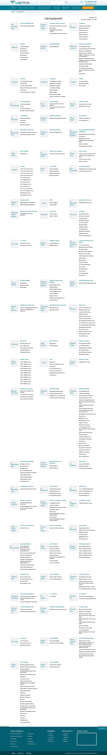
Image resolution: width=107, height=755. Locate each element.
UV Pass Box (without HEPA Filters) (87, 598)
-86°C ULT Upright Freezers (27, 190)
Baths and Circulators (27, 8)
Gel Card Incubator (83, 222)
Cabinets (22, 78)
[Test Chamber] (44, 547)
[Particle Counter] (73, 363)
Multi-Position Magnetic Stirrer (57, 298)
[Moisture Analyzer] (73, 344)
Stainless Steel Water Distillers (57, 643)
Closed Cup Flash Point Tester (86, 408)
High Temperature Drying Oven (57, 372)
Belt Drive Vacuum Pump (85, 611)
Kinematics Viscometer (84, 424)
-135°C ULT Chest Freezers (26, 171)
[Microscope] (73, 308)
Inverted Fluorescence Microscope (87, 322)
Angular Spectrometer (84, 528)
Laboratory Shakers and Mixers (86, 241)
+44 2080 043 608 (90, 2)
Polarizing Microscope (84, 333)
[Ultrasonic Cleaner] (73, 577)
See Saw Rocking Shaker (84, 264)
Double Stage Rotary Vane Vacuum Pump (87, 619)
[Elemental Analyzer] (44, 133)
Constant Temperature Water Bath (87, 48)
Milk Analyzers (54, 341)
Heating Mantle (24, 200)
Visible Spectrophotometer (26, 567)
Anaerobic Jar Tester (25, 243)
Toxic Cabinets (53, 517)
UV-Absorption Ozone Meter (85, 146)
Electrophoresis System (26, 129)
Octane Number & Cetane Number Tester (87, 429)
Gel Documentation (84, 166)
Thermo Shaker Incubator (56, 577)
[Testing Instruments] (73, 547)
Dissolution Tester (24, 466)
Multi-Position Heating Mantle (27, 204)
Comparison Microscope (85, 312)
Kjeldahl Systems (54, 240)
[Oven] (44, 363)
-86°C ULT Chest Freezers (26, 188)
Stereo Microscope (83, 336)
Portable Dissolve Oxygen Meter (27, 706)
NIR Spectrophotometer (25, 557)
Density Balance (24, 51)
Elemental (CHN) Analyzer (56, 132)
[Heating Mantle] (14, 203)
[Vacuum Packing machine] (44, 610)
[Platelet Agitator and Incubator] (44, 464)
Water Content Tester (84, 456)
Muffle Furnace (24, 359)
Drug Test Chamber (54, 546)
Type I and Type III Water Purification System (85, 646)
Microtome (23, 341)
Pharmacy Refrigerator (84, 493)
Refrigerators (83, 486)
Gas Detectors (82, 136)
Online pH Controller (25, 690)
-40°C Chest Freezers (25, 182)
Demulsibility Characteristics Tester (87, 414)
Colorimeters (24, 115)
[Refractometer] (44, 489)
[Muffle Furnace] (14, 363)
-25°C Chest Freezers (25, 177)
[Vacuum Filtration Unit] (14, 610)
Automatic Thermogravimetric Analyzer (86, 405)
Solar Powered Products (27, 525)
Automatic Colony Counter (85, 104)
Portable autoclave (83, 34)
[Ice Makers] (44, 214)
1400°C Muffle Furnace (25, 370)
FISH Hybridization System (85, 202)
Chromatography (25, 101)
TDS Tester (22, 715)
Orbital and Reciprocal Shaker (86, 256)
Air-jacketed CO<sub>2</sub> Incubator (57, 104)
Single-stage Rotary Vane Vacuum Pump (87, 632)
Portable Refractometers (55, 495)
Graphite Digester (54, 243)
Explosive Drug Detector (85, 118)
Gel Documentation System (85, 171)
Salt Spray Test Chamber (55, 553)
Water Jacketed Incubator (85, 235)
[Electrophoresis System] (14, 133)
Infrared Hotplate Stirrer (55, 291)
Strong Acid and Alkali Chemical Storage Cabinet (57, 514)
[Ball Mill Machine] (44, 47)
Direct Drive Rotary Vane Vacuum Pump (87, 616)
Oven (51, 359)
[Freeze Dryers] (73, 154)
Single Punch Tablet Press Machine (28, 472)
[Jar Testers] (14, 244)
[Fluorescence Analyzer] (44, 154)
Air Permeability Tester (26, 23)
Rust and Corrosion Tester (85, 447)
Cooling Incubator (83, 218)
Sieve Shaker (82, 266)
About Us (65, 8)
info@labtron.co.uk (91, 4)
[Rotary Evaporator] (14, 504)
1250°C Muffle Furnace (25, 366)
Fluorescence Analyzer (56, 151)
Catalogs (56, 8)
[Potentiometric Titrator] (14, 489)
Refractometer (54, 486)
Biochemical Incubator (84, 216)
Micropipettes (23, 283)
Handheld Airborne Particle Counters (56, 30)
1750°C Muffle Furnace (25, 381)
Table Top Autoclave (84, 36)
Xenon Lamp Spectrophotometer (28, 569)
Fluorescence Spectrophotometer (28, 553)
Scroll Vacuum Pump (84, 630)
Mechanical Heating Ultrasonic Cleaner (86, 583)
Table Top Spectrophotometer (27, 565)
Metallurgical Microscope (85, 327)
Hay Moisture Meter (84, 350)
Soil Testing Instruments (84, 557)
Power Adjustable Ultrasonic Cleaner (87, 588)
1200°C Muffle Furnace (25, 364)
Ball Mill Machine (55, 44)
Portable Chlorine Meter (26, 701)
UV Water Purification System (86, 654)
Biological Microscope (84, 309)
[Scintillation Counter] (73, 503)
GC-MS (22, 106)
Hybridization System (85, 200)
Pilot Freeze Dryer (83, 161)
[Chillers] (73, 82)
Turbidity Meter (24, 720)
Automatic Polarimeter (84, 464)
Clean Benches (23, 83)
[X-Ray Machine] (44, 665)
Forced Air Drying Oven (55, 368)
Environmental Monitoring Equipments (86, 130)
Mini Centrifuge (53, 90)
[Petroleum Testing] (73, 392)
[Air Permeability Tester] (14, 26)
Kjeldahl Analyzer (54, 245)
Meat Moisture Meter (84, 354)
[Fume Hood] (44, 169)
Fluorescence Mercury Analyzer (57, 153)
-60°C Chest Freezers (25, 186)
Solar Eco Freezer (24, 528)
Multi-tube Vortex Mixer (84, 253)
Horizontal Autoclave (84, 28)
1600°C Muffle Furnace (25, 377)
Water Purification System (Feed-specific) (87, 656)
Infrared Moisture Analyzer (85, 352)
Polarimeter (82, 461)
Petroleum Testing (84, 388)
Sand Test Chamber (54, 555)
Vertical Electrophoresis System (27, 134)
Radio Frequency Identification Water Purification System (86, 643)
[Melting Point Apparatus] (14, 308)
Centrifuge (53, 78)
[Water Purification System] (73, 641)
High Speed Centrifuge (55, 85)
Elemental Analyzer (55, 129)
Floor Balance (23, 55)
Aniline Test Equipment (84, 393)
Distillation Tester (83, 418)
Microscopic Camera (84, 329)
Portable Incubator (83, 229)
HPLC (51, 200)
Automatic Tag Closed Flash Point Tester (87, 402)
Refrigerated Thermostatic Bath (86, 58)
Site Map (28, 753)
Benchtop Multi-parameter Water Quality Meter (28, 671)
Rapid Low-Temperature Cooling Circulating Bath (87, 55)
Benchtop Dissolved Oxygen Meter (28, 667)
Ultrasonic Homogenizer (27, 594)
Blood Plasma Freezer (25, 192)
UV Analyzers (53, 596)
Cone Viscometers (24, 640)
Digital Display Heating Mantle (27, 202)
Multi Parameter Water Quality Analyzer (27, 683)
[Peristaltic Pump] (44, 392)
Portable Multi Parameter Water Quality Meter (28, 708)
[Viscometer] (14, 642)
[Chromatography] (14, 104)
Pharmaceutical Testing (26, 461)
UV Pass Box (82, 594)
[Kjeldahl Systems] (44, 244)
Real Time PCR (24, 581)
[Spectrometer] (73, 528)
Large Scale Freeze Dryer (85, 159)
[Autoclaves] (73, 26)
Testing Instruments (84, 544)
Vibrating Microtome (25, 352)
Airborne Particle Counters (57, 23)
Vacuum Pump (83, 606)
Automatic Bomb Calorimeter (86, 395)
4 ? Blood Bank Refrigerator (85, 491)
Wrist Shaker (82, 275)
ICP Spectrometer (83, 534)
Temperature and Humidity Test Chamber (57, 557)
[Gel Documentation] (73, 169)
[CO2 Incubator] (44, 105)
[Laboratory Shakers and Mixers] (73, 243)
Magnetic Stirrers (54, 295)
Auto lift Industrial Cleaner (85, 577)
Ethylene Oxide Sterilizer (85, 26)
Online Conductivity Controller (27, 686)
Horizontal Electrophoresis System (28, 132)
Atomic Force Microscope (85, 307)
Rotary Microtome (24, 345)
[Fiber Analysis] (14, 154)
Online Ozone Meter (83, 144)
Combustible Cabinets (55, 503)
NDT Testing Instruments (85, 546)
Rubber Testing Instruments (85, 555)
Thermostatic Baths (83, 66)
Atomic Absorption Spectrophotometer (24, 547)
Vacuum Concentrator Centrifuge (57, 96)
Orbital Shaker (82, 258)
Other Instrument (83, 434)
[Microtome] (14, 344)
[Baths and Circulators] (73, 47)
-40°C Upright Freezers (25, 184)
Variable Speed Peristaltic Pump (57, 397)
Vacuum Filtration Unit (26, 606)
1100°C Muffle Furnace (25, 362)
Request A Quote (88, 8)
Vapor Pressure (82, 454)
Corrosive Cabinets (54, 505)
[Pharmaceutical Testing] (15, 464)
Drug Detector (83, 115)
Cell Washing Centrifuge (55, 81)
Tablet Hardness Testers (25, 479)
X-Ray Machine (54, 662)
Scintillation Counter (85, 500)
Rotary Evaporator (25, 500)
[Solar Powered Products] (14, 528)
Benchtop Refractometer (55, 489)
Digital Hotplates (54, 287)
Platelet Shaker (82, 260)
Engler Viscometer (83, 422)
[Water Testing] (14, 665)
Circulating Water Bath (84, 46)
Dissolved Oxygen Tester (26, 681)
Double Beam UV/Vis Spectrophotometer (25, 550)
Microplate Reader (54, 307)
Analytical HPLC (54, 202)
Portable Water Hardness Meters (28, 711)
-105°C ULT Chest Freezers (26, 169)
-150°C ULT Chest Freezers (26, 173)
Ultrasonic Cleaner (84, 574)
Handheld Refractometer (55, 493)
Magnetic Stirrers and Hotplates (56, 281)
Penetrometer (82, 441)
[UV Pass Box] (73, 597)
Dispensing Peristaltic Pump (56, 391)
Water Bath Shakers (83, 273)
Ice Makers (53, 211)
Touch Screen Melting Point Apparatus (26, 310)
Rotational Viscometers (25, 643)
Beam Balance (23, 48)
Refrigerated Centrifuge (55, 94)
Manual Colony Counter (84, 106)
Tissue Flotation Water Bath (85, 68)
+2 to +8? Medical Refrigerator (86, 489)
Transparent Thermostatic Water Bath (87, 70)
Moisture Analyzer (84, 341)
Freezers (22, 166)
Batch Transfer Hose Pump (85, 609)
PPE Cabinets (53, 511)
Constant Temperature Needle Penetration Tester (86, 411)
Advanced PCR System (25, 577)
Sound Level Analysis (56, 525)
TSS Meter (22, 717)
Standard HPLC (53, 204)
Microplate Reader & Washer (58, 305)
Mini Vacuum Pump (83, 625)
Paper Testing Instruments (85, 550)
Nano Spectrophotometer (26, 555)
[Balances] (15, 47)
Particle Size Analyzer (26, 388)
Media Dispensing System (86, 280)
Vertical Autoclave (83, 39)
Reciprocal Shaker (83, 262)
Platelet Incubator (54, 468)
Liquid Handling (25, 280)
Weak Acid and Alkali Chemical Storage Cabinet (57, 519)
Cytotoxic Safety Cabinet (26, 85)
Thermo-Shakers (54, 574)
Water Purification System (86, 638)
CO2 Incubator (54, 101)
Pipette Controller (24, 285)
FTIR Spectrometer (83, 532)
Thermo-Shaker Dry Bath (56, 579)
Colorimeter (23, 120)
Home (14, 8)
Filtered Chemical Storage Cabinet (58, 507)
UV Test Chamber (54, 560)
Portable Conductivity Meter (27, 703)
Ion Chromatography (25, 108)
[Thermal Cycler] (14, 577)
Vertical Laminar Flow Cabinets (27, 92)
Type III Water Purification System (87, 651)
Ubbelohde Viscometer (25, 645)
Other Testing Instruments (85, 548)
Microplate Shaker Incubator (86, 251)
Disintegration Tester (25, 464)
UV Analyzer (53, 594)
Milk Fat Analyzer (54, 345)
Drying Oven (53, 366)
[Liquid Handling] (14, 284)
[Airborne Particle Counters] (44, 26)
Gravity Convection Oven (56, 370)
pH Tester (22, 699)
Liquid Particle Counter (84, 362)
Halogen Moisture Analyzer (85, 347)
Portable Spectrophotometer (27, 559)
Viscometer (23, 638)
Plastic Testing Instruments (85, 553)
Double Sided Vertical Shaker (86, 247)
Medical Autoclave (83, 30)
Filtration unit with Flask (26, 609)
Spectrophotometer (25, 544)
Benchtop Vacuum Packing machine (58, 609)
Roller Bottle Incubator (84, 231)
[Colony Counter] (73, 105)
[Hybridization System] (73, 203)
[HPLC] (44, 203)
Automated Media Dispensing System (87, 283)
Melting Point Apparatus (27, 305)
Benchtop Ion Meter (25, 669)
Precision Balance (24, 57)
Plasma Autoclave (83, 32)
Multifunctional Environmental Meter (86, 141)
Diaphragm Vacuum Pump (85, 613)
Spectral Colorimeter (25, 124)
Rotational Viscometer (84, 445)
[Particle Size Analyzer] (14, 392)
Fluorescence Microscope (85, 318)
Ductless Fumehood (54, 171)
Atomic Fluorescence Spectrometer (87, 530)
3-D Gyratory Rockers (84, 245)
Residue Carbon (82, 443)
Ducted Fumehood (54, 169)
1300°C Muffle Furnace (25, 368)
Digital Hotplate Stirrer (55, 284)
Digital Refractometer (55, 491)
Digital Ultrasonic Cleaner (85, 579)
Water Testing (24, 662)
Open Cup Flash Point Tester (85, 432)
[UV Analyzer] (44, 597)
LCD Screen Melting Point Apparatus (29, 307)
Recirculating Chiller (84, 83)
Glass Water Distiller (54, 640)
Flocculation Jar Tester (25, 245)
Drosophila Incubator (84, 220)
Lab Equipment (43, 8)
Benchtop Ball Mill (54, 46)
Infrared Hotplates (54, 293)
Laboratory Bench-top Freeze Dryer (87, 153)
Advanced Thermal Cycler (26, 579)
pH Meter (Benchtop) (25, 695)
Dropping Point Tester (84, 420)
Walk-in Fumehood (54, 175)
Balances (22, 44)
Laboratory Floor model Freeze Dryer (86, 156)
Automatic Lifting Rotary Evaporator (26, 503)
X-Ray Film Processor (55, 667)
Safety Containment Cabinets (58, 500)
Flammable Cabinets (54, 509)
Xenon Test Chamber (54, 562)
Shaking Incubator (83, 233)
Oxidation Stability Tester (85, 436)
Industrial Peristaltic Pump (56, 393)
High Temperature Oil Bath (85, 53)
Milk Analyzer (53, 343)
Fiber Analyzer (23, 153)
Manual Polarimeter (84, 466)
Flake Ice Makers (54, 216)
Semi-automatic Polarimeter (85, 468)
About (13, 753)
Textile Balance (24, 59)
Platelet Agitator (53, 465)
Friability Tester (24, 468)
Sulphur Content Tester (84, 452)
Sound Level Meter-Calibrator (57, 528)
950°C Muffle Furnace (25, 383)
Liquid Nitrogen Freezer (26, 195)
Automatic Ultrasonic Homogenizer (28, 596)
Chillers (81, 78)
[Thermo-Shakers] (44, 577)
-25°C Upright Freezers (25, 179)
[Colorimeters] (14, 119)
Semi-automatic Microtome (26, 347)
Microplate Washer (54, 309)
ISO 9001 (89, 19)
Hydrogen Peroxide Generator (28, 211)
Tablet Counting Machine (26, 477)
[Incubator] (73, 214)
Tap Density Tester (24, 481)
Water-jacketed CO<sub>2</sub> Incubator (57, 107)
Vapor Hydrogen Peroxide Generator (26, 214)
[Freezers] (14, 170)
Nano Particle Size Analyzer (26, 396)
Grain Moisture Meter (84, 345)
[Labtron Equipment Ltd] (19, 2)
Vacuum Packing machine (57, 606)
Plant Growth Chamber (55, 550)
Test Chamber (54, 544)
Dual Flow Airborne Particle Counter (58, 26)
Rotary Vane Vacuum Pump (85, 627)
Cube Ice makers (53, 213)
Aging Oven (52, 362)
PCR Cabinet (23, 90)
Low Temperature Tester (85, 427)
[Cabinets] (14, 82)
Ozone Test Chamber (54, 548)
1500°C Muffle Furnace (25, 372)
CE (92, 19)
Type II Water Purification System (87, 649)
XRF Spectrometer (83, 539)
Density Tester (82, 416)
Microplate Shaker (83, 249)
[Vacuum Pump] (73, 610)
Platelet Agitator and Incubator (55, 462)
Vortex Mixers (82, 271)
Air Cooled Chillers (83, 81)
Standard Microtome (25, 350)
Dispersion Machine (55, 115)
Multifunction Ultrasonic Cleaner (87, 586)
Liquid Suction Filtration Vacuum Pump (87, 622)
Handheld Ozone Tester (84, 138)
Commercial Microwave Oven (57, 364)
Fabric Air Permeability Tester (27, 26)
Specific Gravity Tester (84, 449)
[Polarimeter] (73, 464)
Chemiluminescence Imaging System (87, 169)
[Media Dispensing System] (73, 283)
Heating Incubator (83, 224)
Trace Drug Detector (84, 120)
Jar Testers (23, 240)
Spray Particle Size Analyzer (27, 399)
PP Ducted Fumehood (55, 173)
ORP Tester (22, 693)
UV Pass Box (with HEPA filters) (86, 596)
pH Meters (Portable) (25, 697)
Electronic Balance (24, 53)
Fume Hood (53, 166)
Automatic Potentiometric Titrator (28, 489)
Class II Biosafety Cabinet (26, 81)
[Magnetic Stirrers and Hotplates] (44, 283)
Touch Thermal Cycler (25, 583)
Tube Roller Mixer (83, 269)
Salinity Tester (23, 713)
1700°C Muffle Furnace (25, 379)
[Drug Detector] (73, 119)
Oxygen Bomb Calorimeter (85, 439)
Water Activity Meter (25, 722)
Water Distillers (54, 638)
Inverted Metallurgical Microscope (87, 325)
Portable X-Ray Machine (55, 664)
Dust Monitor (53, 28)
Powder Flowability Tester (26, 470)
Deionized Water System (84, 640)
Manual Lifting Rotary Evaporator (28, 506)
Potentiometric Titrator (26, 486)
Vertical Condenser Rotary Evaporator (26, 509)
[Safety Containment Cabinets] (44, 504)
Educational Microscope (84, 316)
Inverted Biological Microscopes (86, 320)
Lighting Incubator (83, 227)
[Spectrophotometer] (14, 547)
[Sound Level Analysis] (44, 528)
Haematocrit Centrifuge (55, 83)
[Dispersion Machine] (44, 119)
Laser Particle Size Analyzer (27, 394)
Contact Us (76, 8)
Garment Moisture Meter (85, 343)
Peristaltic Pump (54, 388)
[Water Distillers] (44, 641)
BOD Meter (23, 676)
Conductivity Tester (24, 678)
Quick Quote (102, 728)
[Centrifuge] (44, 82)
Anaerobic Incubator (84, 213)
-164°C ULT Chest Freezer (26, 175)
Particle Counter (83, 359)
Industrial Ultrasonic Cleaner (86, 581)
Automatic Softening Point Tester (86, 400)
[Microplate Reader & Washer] (44, 308)
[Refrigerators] (73, 489)
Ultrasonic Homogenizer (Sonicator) (28, 601)
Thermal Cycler (24, 574)
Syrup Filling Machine (25, 474)
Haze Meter (23, 122)
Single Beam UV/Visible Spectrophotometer (25, 562)
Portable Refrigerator (84, 495)
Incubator (82, 211)
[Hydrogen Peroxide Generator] (14, 214)
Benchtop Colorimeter (25, 118)
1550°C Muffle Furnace (25, 375)
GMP (95, 19)
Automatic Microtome (25, 343)
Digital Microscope (83, 314)
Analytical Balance (24, 46)
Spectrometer (83, 525)
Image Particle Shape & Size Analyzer (27, 391)
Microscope (82, 305)
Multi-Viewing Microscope (85, 331)
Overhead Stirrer (54, 300)
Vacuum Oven (53, 375)
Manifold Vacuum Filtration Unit (28, 611)
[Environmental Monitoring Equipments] (73, 133)
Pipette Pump (23, 287)
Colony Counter (83, 101)
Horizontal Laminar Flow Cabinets (28, 87)
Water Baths (82, 73)
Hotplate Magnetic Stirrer (56, 289)
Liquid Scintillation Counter (85, 503)
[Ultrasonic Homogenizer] (14, 597)
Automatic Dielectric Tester (85, 397)
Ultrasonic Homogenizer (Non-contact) (27, 599)
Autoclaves (82, 23)
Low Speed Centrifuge (55, 87)
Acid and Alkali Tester (84, 391)
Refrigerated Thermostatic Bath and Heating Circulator (87, 61)
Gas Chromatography (25, 104)
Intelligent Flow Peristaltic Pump (57, 395)
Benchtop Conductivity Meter (27, 664)
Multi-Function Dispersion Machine (58, 118)
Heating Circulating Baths (85, 51)
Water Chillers (82, 85)
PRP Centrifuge (53, 92)
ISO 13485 (83, 19)
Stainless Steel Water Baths (85, 64)
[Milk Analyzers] (44, 344)
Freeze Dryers (83, 151)
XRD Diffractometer (83, 536)
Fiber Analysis (24, 151)
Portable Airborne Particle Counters (58, 33)
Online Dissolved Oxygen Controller (28, 688)
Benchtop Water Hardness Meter (28, 674)
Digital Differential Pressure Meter (87, 134)
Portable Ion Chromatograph (27, 110)
